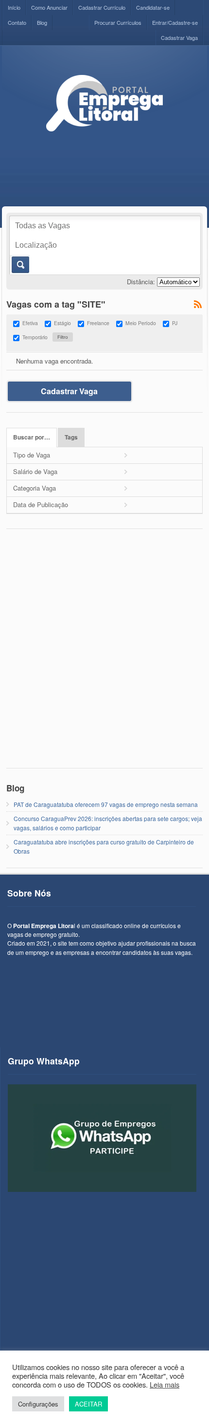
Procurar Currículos (117, 22)
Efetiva (30, 323)
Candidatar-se (153, 7)
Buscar (20, 264)
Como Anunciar (49, 7)
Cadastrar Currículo (101, 7)
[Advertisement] (104, 653)
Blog (42, 22)
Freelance (98, 323)
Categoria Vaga (34, 488)
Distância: (141, 281)
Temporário (35, 337)
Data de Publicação (40, 504)
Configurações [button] (38, 1403)
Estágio (62, 323)
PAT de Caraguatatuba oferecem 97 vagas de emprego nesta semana (106, 804)
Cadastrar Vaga (179, 37)
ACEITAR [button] (88, 1403)
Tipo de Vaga (31, 454)
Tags (71, 437)
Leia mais (164, 1384)
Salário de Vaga (35, 471)
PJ (174, 323)
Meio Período (140, 323)
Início (14, 7)
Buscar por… (31, 437)
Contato (17, 22)
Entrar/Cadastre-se (175, 22)
